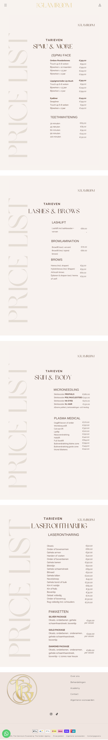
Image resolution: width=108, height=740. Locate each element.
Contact (74, 694)
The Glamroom (19, 736)
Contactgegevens (94, 736)
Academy (75, 688)
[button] (5, 5)
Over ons (74, 676)
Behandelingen (78, 682)
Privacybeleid (58, 736)
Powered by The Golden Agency (37, 736)
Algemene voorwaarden (82, 700)
